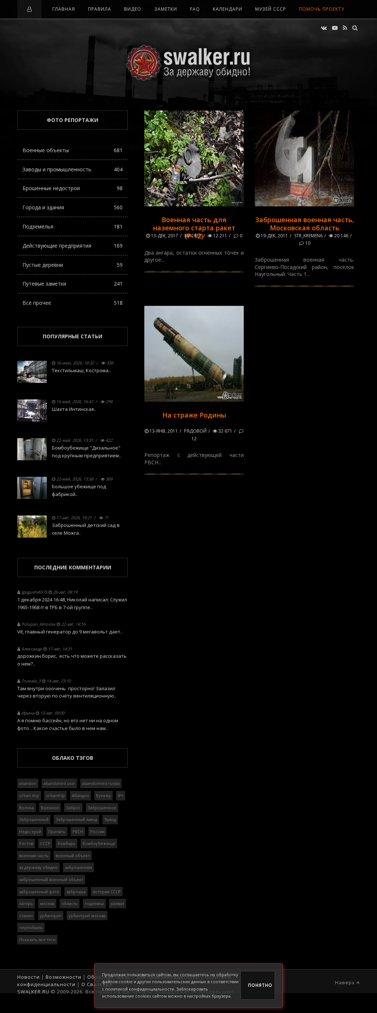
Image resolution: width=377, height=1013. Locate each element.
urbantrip (55, 795)
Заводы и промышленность (72, 169)
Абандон (80, 795)
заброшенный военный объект (51, 879)
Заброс (73, 807)
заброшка (76, 891)
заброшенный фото (39, 891)
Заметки (165, 9)
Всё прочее (72, 302)
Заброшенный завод (76, 819)
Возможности (63, 977)
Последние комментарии (72, 567)
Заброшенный (34, 819)
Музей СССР (270, 9)
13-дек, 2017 (164, 236)
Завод (110, 819)
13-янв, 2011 (163, 431)
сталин (26, 915)
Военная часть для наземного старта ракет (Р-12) (194, 227)
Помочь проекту (321, 9)
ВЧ (120, 795)
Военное (50, 807)
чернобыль (31, 927)
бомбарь (66, 843)
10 (307, 243)
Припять (57, 831)
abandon (27, 783)
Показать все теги (37, 939)
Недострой (30, 831)
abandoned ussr (59, 783)
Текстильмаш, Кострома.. (81, 370)
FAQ (195, 9)
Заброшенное (102, 807)
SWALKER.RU (33, 991)
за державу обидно (38, 867)
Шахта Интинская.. (74, 409)
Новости (28, 977)
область (69, 903)
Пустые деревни (72, 264)
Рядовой (195, 431)
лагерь (26, 903)
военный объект (73, 855)
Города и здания (72, 207)
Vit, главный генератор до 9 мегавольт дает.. (70, 631)
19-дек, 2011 (274, 236)
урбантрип (50, 915)
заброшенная (78, 867)
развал (117, 903)
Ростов (26, 843)
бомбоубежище (98, 843)
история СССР (107, 891)
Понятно (260, 985)
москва (47, 903)
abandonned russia (101, 783)
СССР (45, 843)
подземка (94, 903)
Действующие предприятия (72, 245)
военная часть (34, 855)
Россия (97, 831)
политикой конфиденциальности (139, 989)
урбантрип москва (87, 915)
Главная (63, 9)
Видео (132, 9)
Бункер (103, 795)
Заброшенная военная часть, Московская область (304, 223)
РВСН (78, 831)
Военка (26, 807)
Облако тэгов (72, 757)
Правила (99, 9)
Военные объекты (72, 150)
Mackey (192, 236)
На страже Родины (194, 415)
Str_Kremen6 (308, 236)
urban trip (29, 795)
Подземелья (72, 226)
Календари (227, 9)
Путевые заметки (72, 283)
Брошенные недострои (72, 188)
